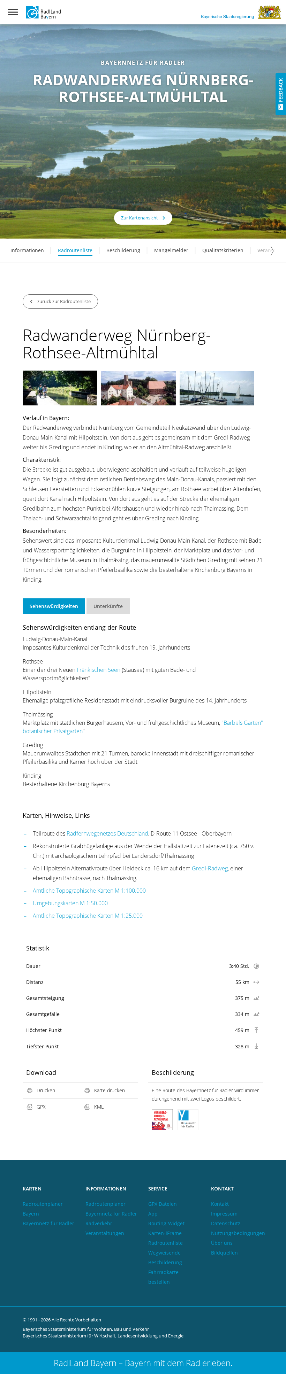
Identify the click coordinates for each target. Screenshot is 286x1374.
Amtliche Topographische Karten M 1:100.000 (89, 890)
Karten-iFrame (165, 1233)
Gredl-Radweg (210, 868)
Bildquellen (224, 1252)
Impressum (224, 1213)
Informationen (27, 250)
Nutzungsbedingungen (238, 1233)
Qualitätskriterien (222, 250)
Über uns (222, 1243)
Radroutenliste (75, 250)
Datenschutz (225, 1223)
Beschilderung (123, 250)
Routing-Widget (166, 1223)
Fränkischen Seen (98, 670)
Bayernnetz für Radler (48, 1223)
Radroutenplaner (105, 1204)
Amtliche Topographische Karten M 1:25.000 (88, 915)
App (153, 1213)
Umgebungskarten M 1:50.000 (70, 903)
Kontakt (220, 1204)
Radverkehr (98, 1223)
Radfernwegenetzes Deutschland (107, 833)
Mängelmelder (171, 250)
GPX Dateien (162, 1204)
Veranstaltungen (104, 1233)
